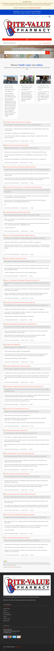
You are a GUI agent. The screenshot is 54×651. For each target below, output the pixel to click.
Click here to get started (35, 7)
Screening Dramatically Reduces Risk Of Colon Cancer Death (22, 215)
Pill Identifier (37, 16)
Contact (5, 616)
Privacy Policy (6, 620)
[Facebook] (50, 17)
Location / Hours (44, 16)
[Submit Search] (47, 52)
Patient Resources (7, 614)
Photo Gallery (6, 612)
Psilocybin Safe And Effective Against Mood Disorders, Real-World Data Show (27, 327)
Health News (11, 55)
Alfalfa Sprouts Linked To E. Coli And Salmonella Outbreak (21, 148)
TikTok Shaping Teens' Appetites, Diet (15, 347)
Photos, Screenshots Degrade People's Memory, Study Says (21, 540)
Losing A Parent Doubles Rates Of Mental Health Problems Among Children (26, 169)
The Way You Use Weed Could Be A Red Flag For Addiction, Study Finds (25, 238)
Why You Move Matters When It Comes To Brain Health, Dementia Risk (25, 456)
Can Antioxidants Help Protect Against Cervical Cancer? (43, 87)
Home (40, 43)
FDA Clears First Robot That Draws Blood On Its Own (19, 261)
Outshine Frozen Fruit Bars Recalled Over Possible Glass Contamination (25, 517)
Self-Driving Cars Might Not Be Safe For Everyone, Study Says (22, 369)
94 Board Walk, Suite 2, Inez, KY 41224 (21, 11)
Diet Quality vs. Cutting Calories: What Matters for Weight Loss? (26, 87)
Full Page (31, 140)
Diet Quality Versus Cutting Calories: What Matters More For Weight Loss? (26, 305)
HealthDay (12, 567)
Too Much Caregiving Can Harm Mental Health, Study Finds (21, 476)
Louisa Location (6, 608)
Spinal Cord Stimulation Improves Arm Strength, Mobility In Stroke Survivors (26, 497)
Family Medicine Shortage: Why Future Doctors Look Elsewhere (22, 125)
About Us (5, 610)
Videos (20, 55)
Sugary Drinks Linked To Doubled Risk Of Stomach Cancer (21, 411)
